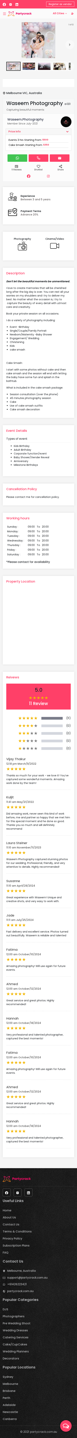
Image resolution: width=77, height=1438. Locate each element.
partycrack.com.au (20, 1291)
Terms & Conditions (17, 1231)
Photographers (14, 1316)
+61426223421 (17, 1284)
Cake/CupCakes (15, 1344)
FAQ (5, 1252)
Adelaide (9, 1405)
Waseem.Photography (25, 119)
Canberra (10, 1419)
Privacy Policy (12, 1238)
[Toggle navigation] (4, 13)
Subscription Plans (16, 1245)
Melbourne (10, 1384)
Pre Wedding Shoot (16, 1323)
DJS (5, 1309)
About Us (9, 1217)
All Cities (58, 13)
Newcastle (10, 1412)
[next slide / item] (69, 44)
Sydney (8, 1377)
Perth (6, 1398)
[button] (13, 66)
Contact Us (11, 1224)
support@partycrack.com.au (27, 1277)
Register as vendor (60, 4)
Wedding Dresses (15, 1330)
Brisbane (9, 1391)
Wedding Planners (16, 1351)
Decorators (11, 1358)
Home (7, 1210)
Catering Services (15, 1337)
